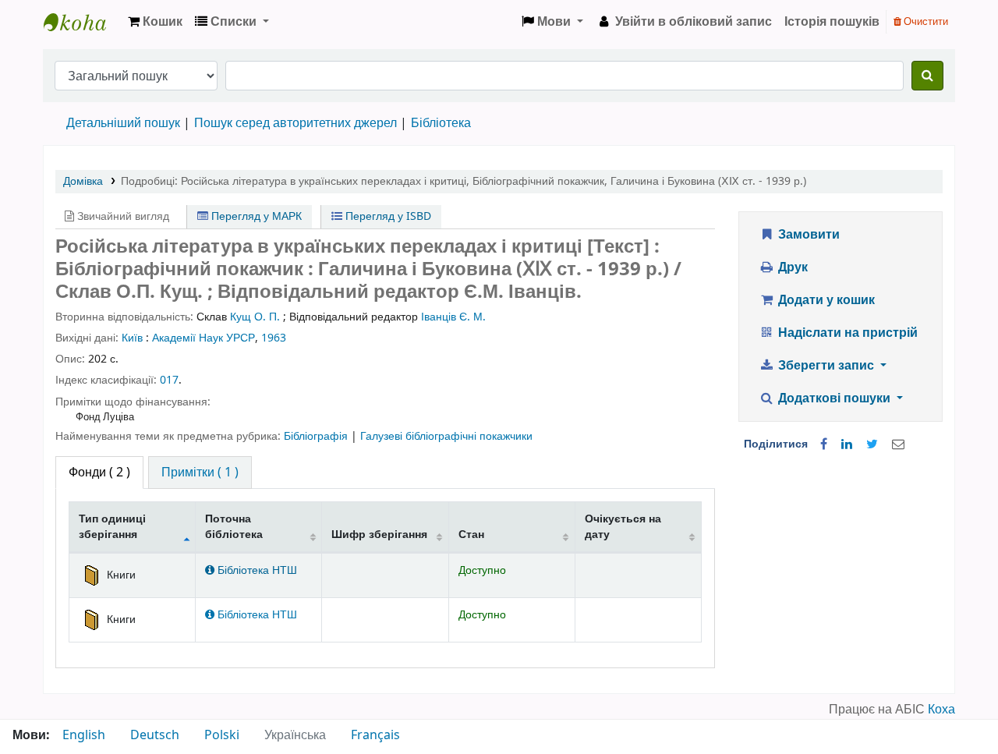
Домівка (83, 181)
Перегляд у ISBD (386, 216)
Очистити (924, 21)
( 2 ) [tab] (99, 472)
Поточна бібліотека (234, 526)
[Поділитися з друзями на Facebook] (823, 444)
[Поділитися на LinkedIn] (846, 444)
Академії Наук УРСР (203, 338)
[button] (155, 21)
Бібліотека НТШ (255, 570)
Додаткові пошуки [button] (834, 398)
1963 (273, 338)
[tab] (200, 472)
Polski (221, 735)
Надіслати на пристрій (846, 333)
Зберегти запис (826, 365)
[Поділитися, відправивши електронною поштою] (898, 444)
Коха (941, 709)
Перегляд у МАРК (255, 216)
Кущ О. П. (255, 317)
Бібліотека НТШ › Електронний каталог (83, 21)
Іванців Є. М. (453, 317)
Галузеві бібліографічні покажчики (446, 436)
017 (169, 380)
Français (375, 735)
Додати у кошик (825, 300)
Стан (471, 534)
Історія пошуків (831, 21)
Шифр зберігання (379, 534)
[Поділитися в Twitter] (872, 444)
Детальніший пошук (123, 123)
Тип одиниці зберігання (112, 526)
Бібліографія (317, 436)
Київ (132, 338)
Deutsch (154, 735)
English (83, 735)
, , (463, 181)
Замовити (807, 234)
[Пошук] (927, 75)
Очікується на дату (623, 526)
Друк (791, 267)
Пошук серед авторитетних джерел (295, 123)
